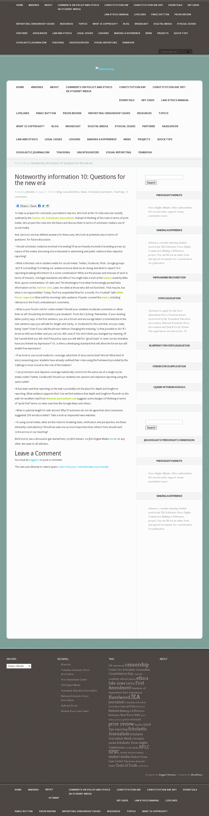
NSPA (137, 715)
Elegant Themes (167, 775)
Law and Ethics (62, 33)
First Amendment (126, 685)
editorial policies (128, 679)
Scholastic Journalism (31, 42)
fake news (117, 683)
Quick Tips (181, 33)
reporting (121, 729)
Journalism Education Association (79, 690)
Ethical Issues (186, 24)
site (111, 439)
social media (132, 747)
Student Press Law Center (75, 711)
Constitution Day (116, 5)
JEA (135, 696)
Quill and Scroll (69, 705)
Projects (163, 33)
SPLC (144, 747)
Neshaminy (114, 715)
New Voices (127, 715)
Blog (126, 24)
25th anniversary (117, 665)
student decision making (131, 752)
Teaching (58, 42)
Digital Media (163, 24)
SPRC (114, 752)
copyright (138, 674)
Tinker (112, 765)
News (149, 33)
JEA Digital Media (70, 685)
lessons (114, 710)
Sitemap (54, 798)
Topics (82, 24)
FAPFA (130, 683)
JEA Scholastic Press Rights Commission (169, 440)
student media (119, 756)
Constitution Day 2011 (148, 5)
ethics (142, 678)
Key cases (193, 5)
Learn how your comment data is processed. (84, 466)
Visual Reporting (105, 42)
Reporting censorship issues (35, 24)
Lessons (103, 33)
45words (33, 5)
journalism (117, 702)
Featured (22, 33)
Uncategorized (79, 42)
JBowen (30, 192)
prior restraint (132, 719)
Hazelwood (40, 33)
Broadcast (141, 24)
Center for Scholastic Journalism (129, 670)
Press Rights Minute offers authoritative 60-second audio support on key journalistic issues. (170, 211)
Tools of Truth (126, 765)
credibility (114, 679)
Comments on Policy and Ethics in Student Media (78, 7)
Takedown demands (134, 761)
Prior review (183, 14)
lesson (141, 706)
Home (19, 5)
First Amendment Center (74, 679)
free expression (132, 692)
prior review (121, 724)
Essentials (175, 5)
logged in (34, 460)
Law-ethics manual (116, 14)
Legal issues (85, 33)
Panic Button (160, 14)
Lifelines (140, 14)
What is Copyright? (105, 24)
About (48, 5)
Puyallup (139, 724)
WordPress (196, 775)
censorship (137, 664)
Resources (66, 24)
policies (118, 719)
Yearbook (128, 42)
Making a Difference (127, 33)
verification (143, 766)
